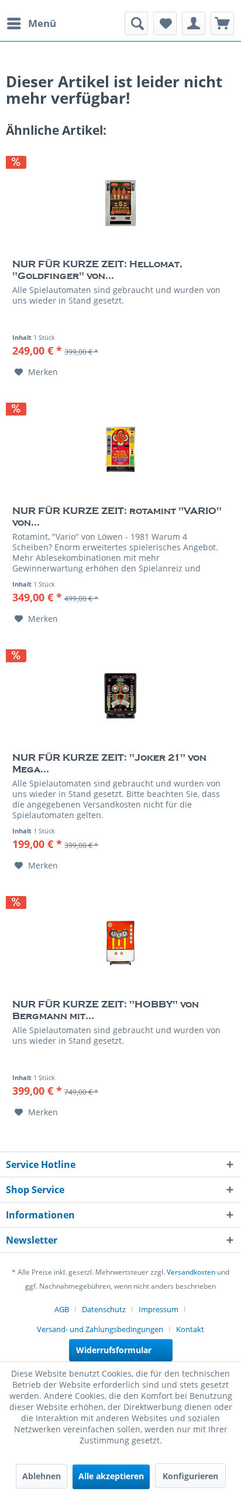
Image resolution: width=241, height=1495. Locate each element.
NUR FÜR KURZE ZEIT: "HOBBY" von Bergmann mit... (105, 1010)
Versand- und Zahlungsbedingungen (100, 1329)
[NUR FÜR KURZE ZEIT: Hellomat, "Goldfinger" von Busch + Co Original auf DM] (120, 203)
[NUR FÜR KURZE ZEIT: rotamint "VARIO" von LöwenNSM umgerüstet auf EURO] (120, 449)
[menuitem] (31, 23)
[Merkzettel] (165, 23)
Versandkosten (191, 1272)
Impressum (158, 1309)
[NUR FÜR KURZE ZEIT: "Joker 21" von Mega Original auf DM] (120, 696)
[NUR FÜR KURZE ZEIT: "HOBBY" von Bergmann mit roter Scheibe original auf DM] (120, 943)
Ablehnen (41, 1476)
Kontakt (190, 1329)
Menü (42, 23)
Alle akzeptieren (111, 1476)
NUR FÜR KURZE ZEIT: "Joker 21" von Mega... (109, 763)
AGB (61, 1309)
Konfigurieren (190, 1476)
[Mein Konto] (193, 23)
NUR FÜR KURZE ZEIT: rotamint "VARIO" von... (117, 517)
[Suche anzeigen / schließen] (136, 23)
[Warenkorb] (222, 23)
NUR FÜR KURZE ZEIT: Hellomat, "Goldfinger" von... (97, 270)
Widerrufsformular (114, 1350)
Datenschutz (104, 1309)
